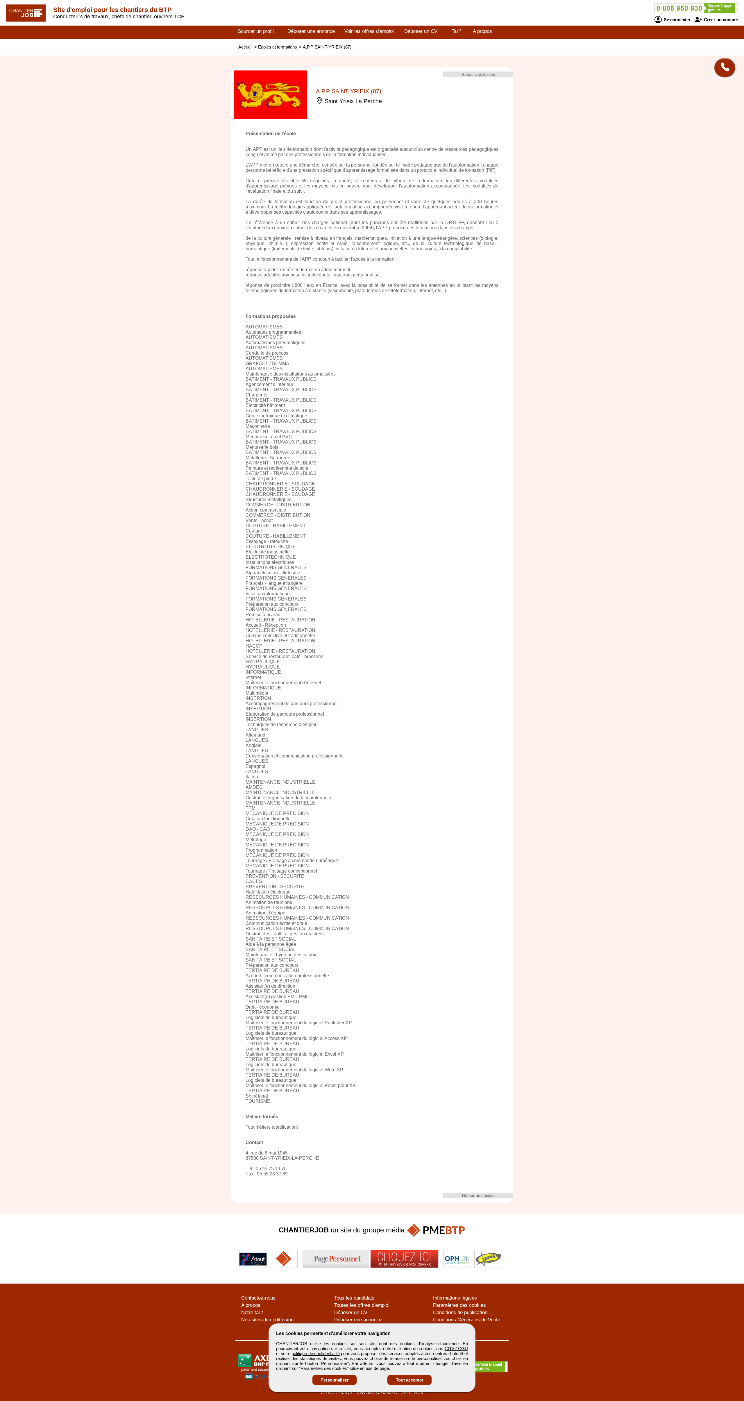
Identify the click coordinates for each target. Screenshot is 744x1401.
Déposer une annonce (311, 31)
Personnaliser (335, 1379)
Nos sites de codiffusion (267, 1320)
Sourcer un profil (256, 31)
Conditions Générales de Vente (466, 1320)
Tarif (456, 31)
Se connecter (677, 19)
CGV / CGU (456, 1348)
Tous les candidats (354, 1298)
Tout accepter (409, 1379)
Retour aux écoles (478, 74)
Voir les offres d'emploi (369, 31)
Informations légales (455, 1298)
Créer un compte (720, 19)
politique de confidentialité (315, 1353)
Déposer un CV (420, 31)
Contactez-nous (258, 1298)
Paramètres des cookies (459, 1305)
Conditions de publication (460, 1312)
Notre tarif (252, 1312)
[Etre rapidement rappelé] (722, 67)
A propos (482, 31)
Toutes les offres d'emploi (361, 1305)
